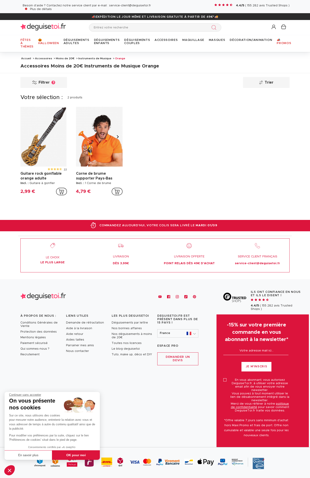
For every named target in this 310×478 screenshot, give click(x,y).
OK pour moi (76, 455)
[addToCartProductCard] (61, 191)
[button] (9, 470)
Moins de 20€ (65, 58)
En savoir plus (28, 455)
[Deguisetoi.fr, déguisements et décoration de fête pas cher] (43, 27)
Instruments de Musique (95, 58)
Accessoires (43, 58)
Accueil (26, 58)
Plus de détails (41, 9)
